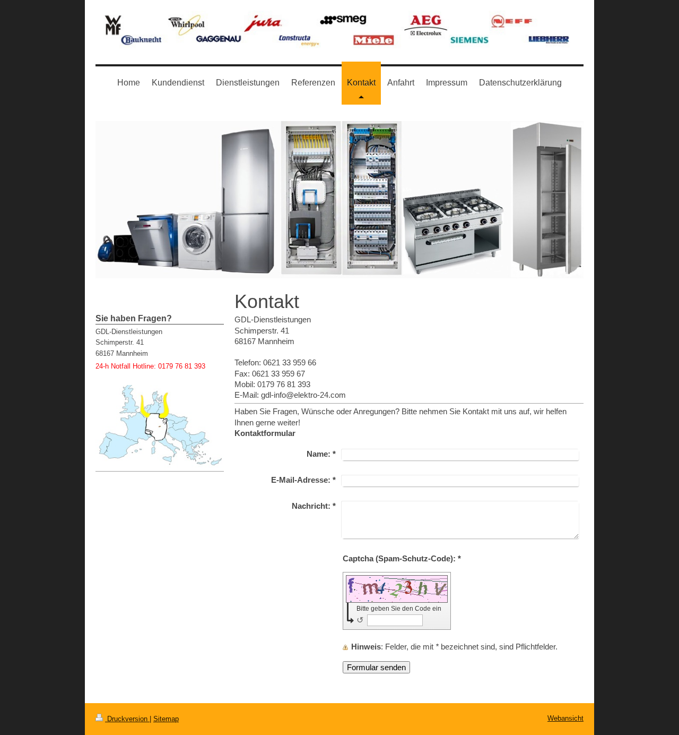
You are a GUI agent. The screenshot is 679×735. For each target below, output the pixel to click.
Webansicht (565, 718)
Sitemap (166, 719)
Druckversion (127, 719)
